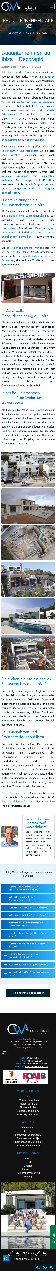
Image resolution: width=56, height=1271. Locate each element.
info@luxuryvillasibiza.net (35, 1063)
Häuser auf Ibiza (28, 1103)
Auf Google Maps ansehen (28, 1047)
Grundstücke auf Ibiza (28, 1111)
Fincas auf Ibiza (28, 1107)
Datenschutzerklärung (28, 1173)
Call (38, 1267)
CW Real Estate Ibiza (28, 1100)
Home (28, 1096)
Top (6, 1258)
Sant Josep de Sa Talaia (28, 1142)
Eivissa (28, 1131)
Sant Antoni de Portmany (28, 1134)
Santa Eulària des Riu (28, 1145)
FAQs (28, 1158)
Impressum (28, 1169)
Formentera (28, 1127)
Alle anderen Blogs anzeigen (28, 993)
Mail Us (51, 1267)
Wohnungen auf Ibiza (28, 1114)
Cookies (28, 1166)
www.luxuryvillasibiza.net (36, 1066)
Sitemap (28, 1176)
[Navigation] (52, 6)
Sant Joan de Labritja (28, 1138)
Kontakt (28, 1162)
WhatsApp (45, 1267)
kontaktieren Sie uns (20, 801)
